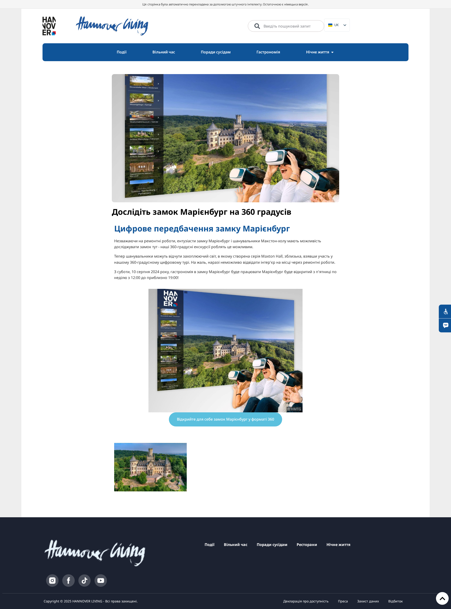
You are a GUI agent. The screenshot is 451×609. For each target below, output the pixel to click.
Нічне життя (338, 544)
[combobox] (286, 26)
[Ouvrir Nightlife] (332, 52)
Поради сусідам (272, 544)
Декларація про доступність (306, 601)
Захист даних (368, 601)
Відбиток (395, 601)
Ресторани (307, 544)
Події (209, 544)
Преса (343, 601)
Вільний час (235, 544)
